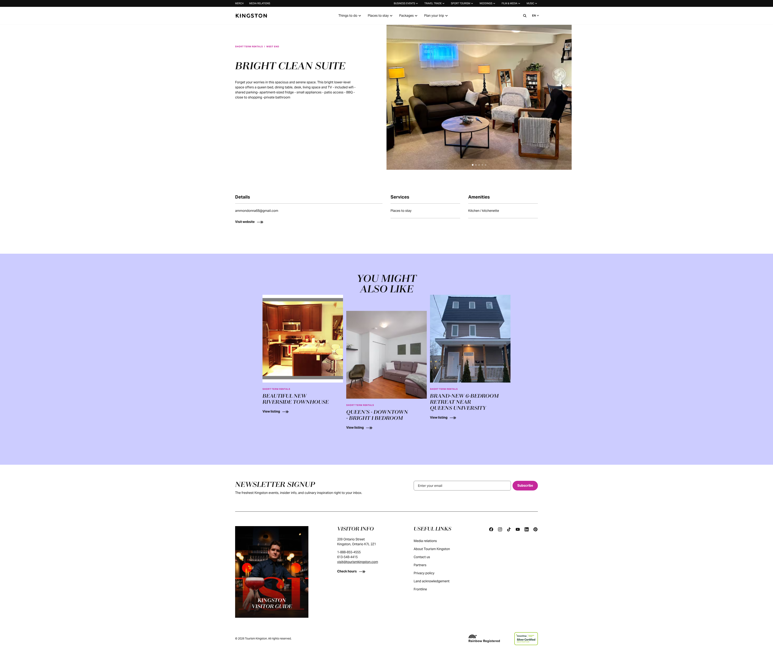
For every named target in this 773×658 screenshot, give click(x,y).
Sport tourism (460, 3)
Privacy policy (424, 573)
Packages (406, 15)
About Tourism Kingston (432, 549)
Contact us (422, 557)
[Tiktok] (508, 529)
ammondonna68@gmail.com (256, 211)
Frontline (420, 589)
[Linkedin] (526, 529)
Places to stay (378, 15)
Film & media (509, 3)
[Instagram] (500, 529)
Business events (404, 3)
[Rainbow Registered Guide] (484, 639)
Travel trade (433, 3)
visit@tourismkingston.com (357, 562)
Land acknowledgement (432, 581)
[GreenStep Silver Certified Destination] (526, 638)
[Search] (525, 16)
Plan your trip (434, 15)
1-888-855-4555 (349, 552)
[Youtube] (517, 529)
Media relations (259, 3)
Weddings (486, 3)
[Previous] (395, 92)
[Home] (251, 16)
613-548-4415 (347, 557)
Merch (239, 3)
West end (272, 46)
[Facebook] (491, 529)
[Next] (563, 92)
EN (534, 15)
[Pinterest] (535, 529)
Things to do (347, 15)
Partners (420, 565)
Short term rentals (249, 46)
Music (530, 3)
